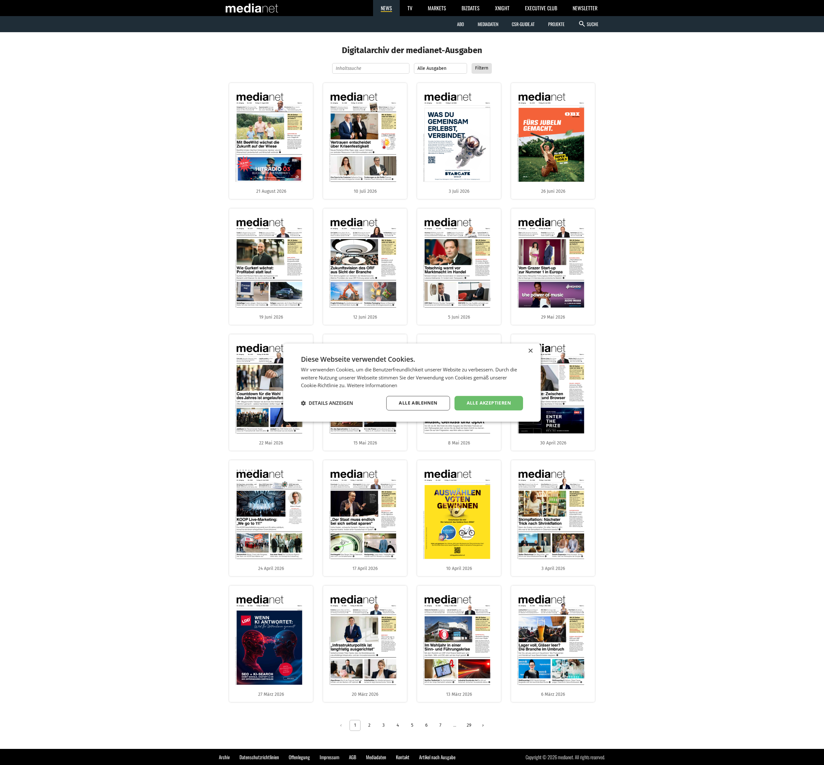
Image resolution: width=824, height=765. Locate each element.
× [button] (530, 351)
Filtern (481, 68)
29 (469, 725)
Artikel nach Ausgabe (437, 756)
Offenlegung (299, 756)
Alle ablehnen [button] (418, 403)
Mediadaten (488, 24)
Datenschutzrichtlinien (259, 756)
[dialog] (412, 382)
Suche (588, 23)
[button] (327, 403)
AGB (352, 756)
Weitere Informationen (372, 385)
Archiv (224, 756)
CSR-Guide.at (523, 24)
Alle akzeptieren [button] (489, 403)
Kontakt (402, 756)
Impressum (329, 756)
